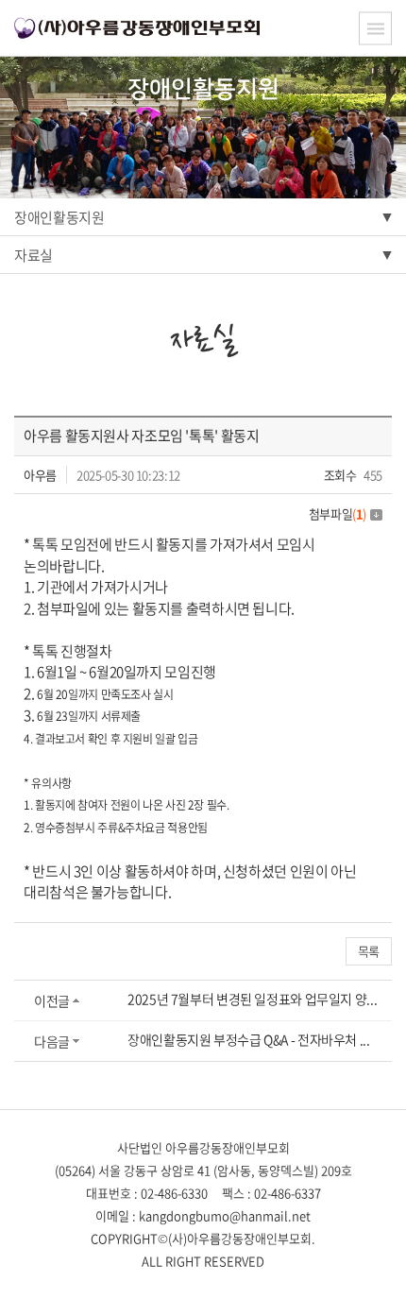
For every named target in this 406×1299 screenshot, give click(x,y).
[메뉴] (375, 28)
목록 (369, 951)
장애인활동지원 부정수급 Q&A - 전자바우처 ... (248, 1039)
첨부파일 (337, 513)
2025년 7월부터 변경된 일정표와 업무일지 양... (252, 998)
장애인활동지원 (59, 217)
